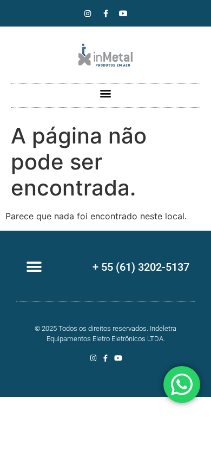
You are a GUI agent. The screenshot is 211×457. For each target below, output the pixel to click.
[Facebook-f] (105, 13)
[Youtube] (123, 13)
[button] (106, 93)
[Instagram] (87, 13)
